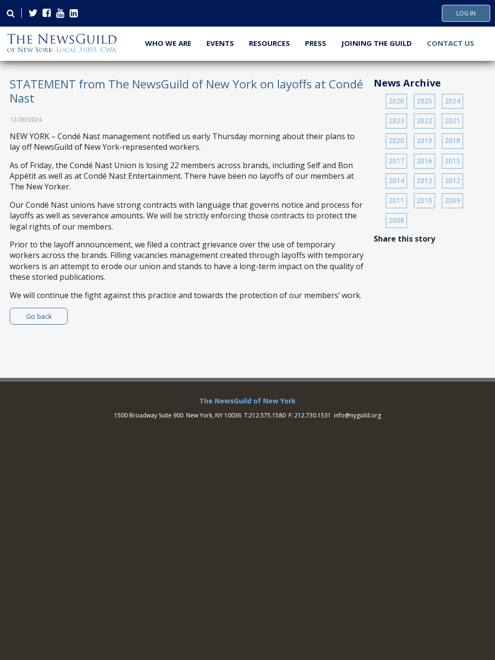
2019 (424, 140)
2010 (424, 200)
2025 (424, 100)
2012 (452, 180)
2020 (396, 140)
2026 (396, 100)
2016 (424, 160)
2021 (452, 120)
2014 (396, 180)
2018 (452, 140)
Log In (466, 13)
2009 (452, 200)
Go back (39, 316)
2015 (452, 160)
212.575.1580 (267, 415)
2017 (396, 160)
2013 (424, 180)
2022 (424, 120)
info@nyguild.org (357, 415)
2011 (396, 200)
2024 (452, 100)
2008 (396, 220)
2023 (396, 120)
